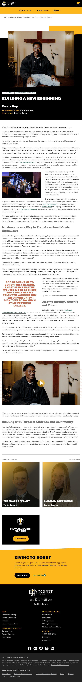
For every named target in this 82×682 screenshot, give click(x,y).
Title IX (62, 674)
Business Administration (25, 93)
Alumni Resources (9, 618)
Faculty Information (9, 624)
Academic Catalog (9, 615)
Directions (46, 637)
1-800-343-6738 (49, 634)
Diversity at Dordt (14, 677)
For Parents (46, 618)
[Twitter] (41, 648)
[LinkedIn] (52, 648)
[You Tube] (35, 648)
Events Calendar (8, 634)
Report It (71, 674)
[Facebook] (29, 648)
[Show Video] (41, 383)
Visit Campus (43, 10)
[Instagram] (46, 648)
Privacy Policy (6, 674)
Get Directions (40, 604)
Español (5, 621)
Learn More (38, 575)
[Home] (5, 17)
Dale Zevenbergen (50, 204)
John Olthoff (47, 207)
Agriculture (8, 93)
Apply (58, 10)
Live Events (6, 637)
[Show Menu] (78, 3)
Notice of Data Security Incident (46, 674)
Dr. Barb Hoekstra (27, 162)
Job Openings (47, 621)
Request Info (27, 10)
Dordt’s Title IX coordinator (60, 665)
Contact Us (46, 640)
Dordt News (47, 615)
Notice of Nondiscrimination (23, 674)
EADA (4, 677)
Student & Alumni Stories (19, 17)
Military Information (50, 624)
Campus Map (7, 631)
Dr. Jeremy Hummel (29, 209)
